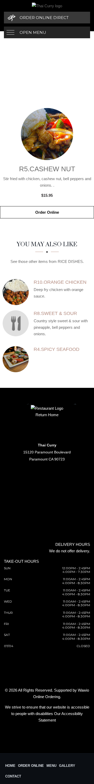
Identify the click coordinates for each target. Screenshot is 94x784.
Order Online (47, 212)
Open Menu (33, 32)
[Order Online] (47, 134)
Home (10, 766)
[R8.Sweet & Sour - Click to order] (17, 323)
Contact (13, 776)
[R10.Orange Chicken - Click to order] (17, 292)
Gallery (67, 766)
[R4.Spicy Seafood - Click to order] (17, 359)
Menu (51, 766)
